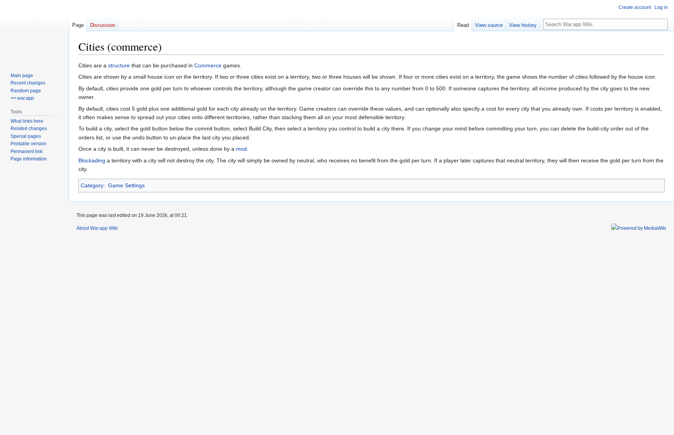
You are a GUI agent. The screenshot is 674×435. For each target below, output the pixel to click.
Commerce (208, 65)
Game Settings (126, 185)
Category (92, 185)
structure (119, 65)
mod (241, 149)
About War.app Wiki (97, 228)
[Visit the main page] (34, 31)
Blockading (91, 160)
